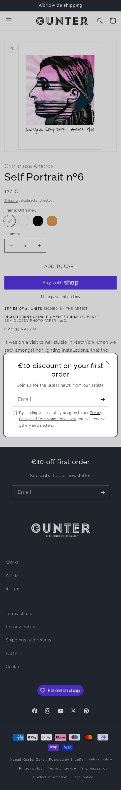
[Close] (107, 362)
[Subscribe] (102, 399)
